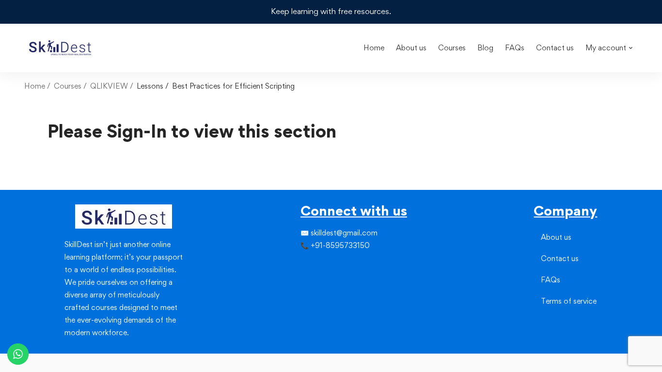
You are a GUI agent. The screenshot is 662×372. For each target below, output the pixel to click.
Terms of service (569, 301)
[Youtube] (324, 283)
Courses (67, 86)
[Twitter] (308, 265)
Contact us (560, 258)
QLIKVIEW (109, 86)
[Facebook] (300, 265)
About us (556, 237)
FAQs (550, 279)
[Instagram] (316, 265)
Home (34, 86)
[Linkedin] (324, 265)
